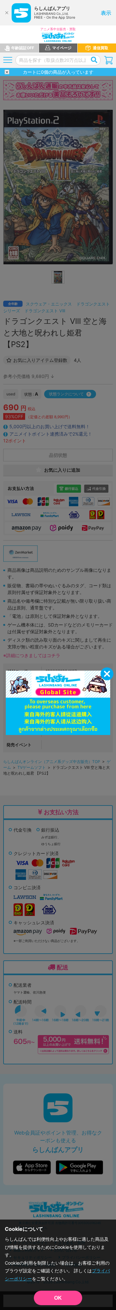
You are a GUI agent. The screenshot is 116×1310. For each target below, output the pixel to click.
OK (58, 1298)
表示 (106, 13)
